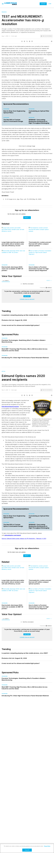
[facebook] (22, 41)
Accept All (27, 850)
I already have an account (27, 299)
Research (4, 12)
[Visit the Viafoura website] (49, 287)
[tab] (6, 280)
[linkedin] (24, 41)
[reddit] (29, 41)
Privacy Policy (47, 846)
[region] (27, 284)
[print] (51, 41)
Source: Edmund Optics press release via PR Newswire (18, 540)
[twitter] (27, 41)
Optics (3, 371)
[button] (3, 4)
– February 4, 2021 (40, 540)
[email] (32, 41)
